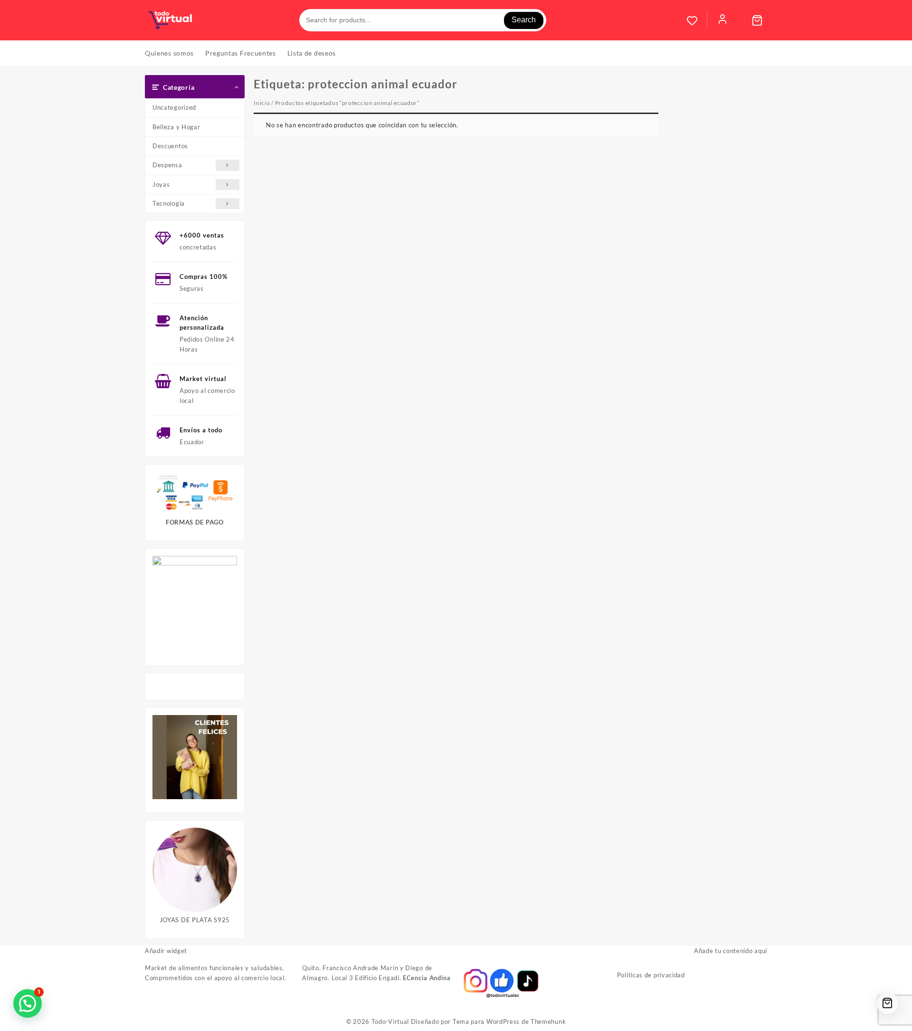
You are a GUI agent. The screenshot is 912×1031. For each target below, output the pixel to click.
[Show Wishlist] (696, 20)
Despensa (167, 165)
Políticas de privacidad (651, 975)
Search (524, 20)
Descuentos (170, 146)
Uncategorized (174, 107)
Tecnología (168, 203)
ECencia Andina (427, 978)
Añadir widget (166, 951)
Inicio (262, 102)
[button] (27, 1003)
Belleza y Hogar (176, 127)
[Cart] (757, 20)
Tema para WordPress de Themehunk (509, 1021)
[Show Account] (722, 20)
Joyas (161, 184)
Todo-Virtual (390, 1021)
